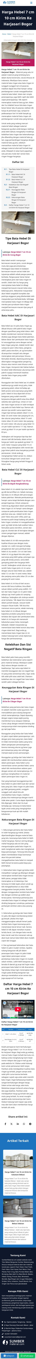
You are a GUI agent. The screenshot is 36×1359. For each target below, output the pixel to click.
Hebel (9, 34)
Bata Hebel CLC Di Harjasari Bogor (18, 180)
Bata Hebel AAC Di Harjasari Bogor (18, 175)
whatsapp (28, 1355)
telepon (10, 1355)
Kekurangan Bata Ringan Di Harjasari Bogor (19, 199)
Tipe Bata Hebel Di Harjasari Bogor (19, 170)
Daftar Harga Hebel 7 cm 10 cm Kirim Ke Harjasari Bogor (19, 206)
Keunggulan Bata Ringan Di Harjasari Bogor (19, 192)
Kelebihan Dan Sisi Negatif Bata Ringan (18, 186)
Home (4, 34)
